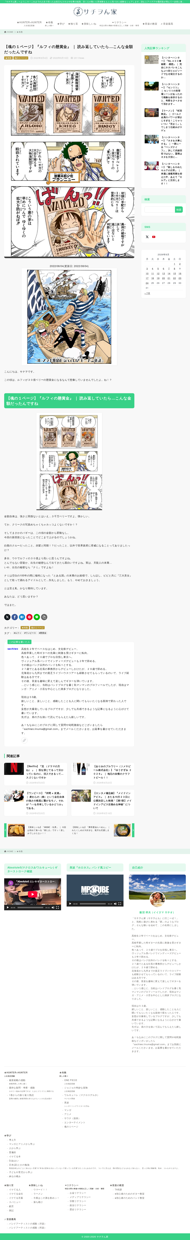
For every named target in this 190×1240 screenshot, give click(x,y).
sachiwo (13, 649)
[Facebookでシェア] (15, 617)
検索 (147, 199)
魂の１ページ (21, 57)
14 (169, 273)
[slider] (93, 903)
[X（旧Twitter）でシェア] (7, 617)
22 (174, 278)
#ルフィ (17, 632)
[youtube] (153, 236)
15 (174, 273)
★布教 (20, 32)
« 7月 (147, 293)
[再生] (7, 907)
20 (163, 278)
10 (147, 273)
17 (147, 278)
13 (163, 273)
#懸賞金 (42, 632)
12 (158, 273)
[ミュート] (53, 907)
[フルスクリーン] (57, 907)
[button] (95, 890)
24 (147, 282)
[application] (32, 894)
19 (158, 278)
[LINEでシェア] (37, 617)
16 (180, 273)
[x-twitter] (147, 236)
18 (152, 278)
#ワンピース (30, 632)
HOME (10, 32)
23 (180, 278)
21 (169, 278)
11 (152, 273)
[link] (24, 740)
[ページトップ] (183, 1233)
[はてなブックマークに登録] (22, 617)
